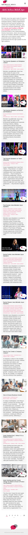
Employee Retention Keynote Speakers (10, 66)
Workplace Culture (9, 67)
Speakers (19, 260)
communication (10, 208)
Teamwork (5, 262)
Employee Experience (10, 64)
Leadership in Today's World (8, 259)
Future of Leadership (18, 307)
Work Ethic (21, 311)
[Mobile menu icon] (25, 3)
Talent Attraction (13, 162)
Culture (4, 64)
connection (15, 208)
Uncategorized (16, 440)
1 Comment (12, 356)
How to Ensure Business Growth (12, 395)
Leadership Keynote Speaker (11, 310)
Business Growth (15, 113)
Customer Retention (18, 210)
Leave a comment (20, 69)
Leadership (19, 211)
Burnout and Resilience (7, 113)
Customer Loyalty (11, 210)
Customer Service (6, 211)
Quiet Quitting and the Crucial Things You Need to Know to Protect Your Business (13, 482)
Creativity (5, 305)
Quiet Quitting (10, 440)
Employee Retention (18, 64)
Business (5, 208)
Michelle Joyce (19, 10)
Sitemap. (22, 532)
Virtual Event (9, 262)
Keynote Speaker (13, 211)
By (6, 69)
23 (24, 515)
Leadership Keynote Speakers (12, 260)
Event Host (12, 307)
